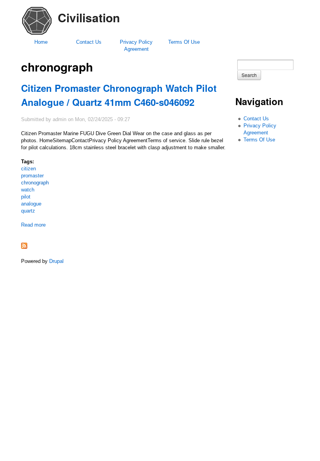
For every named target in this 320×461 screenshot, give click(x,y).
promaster (32, 176)
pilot (25, 197)
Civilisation (89, 17)
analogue (31, 204)
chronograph (35, 183)
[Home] (36, 35)
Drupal (56, 261)
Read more (33, 225)
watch (27, 190)
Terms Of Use (184, 42)
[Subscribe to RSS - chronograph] (24, 247)
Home (41, 42)
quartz (28, 211)
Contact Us (88, 42)
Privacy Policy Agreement (136, 45)
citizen (28, 169)
